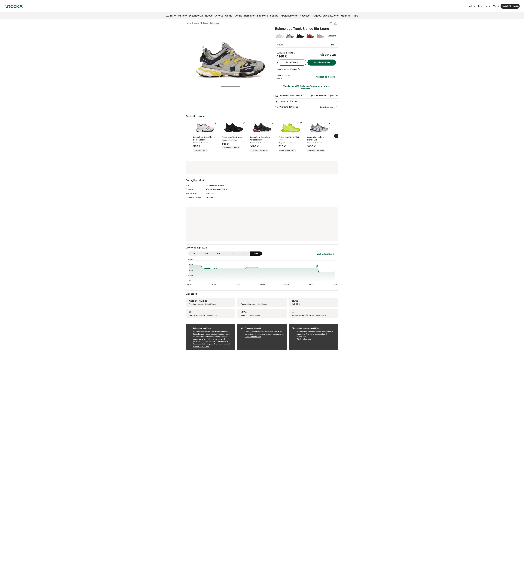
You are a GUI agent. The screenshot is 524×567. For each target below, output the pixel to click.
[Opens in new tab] (298, 69)
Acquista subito (322, 62)
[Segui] (215, 123)
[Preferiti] (330, 23)
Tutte (256, 253)
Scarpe (274, 15)
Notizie (471, 6)
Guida (488, 6)
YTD (231, 253)
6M (218, 253)
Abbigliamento (289, 15)
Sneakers (262, 15)
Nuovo (209, 15)
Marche (182, 15)
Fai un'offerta (291, 62)
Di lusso (204, 23)
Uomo (228, 15)
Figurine (346, 15)
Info (480, 7)
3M (206, 253)
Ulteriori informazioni (212, 346)
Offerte (219, 15)
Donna (238, 15)
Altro (355, 15)
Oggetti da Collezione (326, 15)
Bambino (249, 15)
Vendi (496, 6)
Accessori (305, 15)
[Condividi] (335, 23)
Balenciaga (214, 23)
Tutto (173, 15)
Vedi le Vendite (324, 254)
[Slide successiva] (336, 136)
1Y (243, 253)
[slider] (220, 86)
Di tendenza (196, 15)
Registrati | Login (510, 6)
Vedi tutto (332, 36)
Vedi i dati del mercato (325, 77)
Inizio (188, 23)
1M (194, 253)
